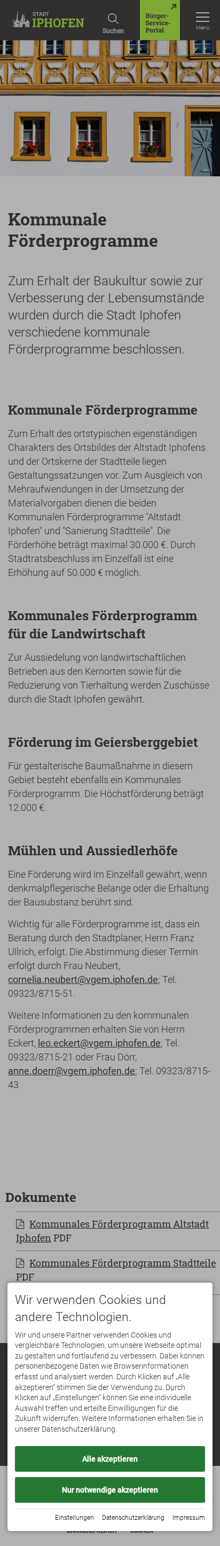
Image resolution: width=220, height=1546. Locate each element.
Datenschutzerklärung (133, 1517)
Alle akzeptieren (110, 1459)
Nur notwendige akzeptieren (110, 1490)
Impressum (188, 1517)
